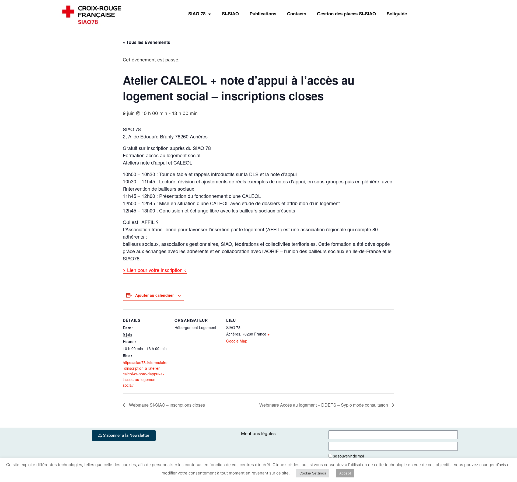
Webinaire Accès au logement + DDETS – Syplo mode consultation (324, 405)
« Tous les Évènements (146, 42)
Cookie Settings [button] (312, 473)
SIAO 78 (196, 13)
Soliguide (397, 13)
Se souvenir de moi (348, 456)
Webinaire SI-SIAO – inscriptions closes (166, 405)
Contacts (296, 13)
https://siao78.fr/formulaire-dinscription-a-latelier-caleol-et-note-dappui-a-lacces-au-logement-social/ (145, 374)
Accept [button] (345, 473)
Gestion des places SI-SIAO (346, 13)
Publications (263, 13)
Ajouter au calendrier (154, 295)
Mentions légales (258, 433)
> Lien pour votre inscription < (155, 269)
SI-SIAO (230, 13)
